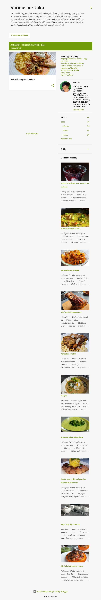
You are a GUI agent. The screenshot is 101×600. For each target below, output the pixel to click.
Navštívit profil (78, 110)
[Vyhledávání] (90, 8)
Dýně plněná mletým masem (72, 566)
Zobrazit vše (16, 48)
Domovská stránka (19, 35)
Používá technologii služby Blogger (52, 591)
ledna (65, 135)
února (65, 131)
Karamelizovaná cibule (70, 270)
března (66, 126)
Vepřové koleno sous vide (71, 312)
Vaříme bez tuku (27, 7)
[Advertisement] (31, 109)
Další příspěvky (32, 133)
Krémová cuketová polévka (72, 437)
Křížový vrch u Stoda (70, 70)
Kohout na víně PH (68, 354)
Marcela (76, 82)
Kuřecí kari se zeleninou (70, 229)
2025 (63, 122)
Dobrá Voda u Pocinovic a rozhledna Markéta (72, 67)
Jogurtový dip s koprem (70, 524)
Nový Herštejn (67, 75)
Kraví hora (65, 73)
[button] (52, 85)
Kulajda (64, 396)
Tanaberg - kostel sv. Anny (72, 63)
